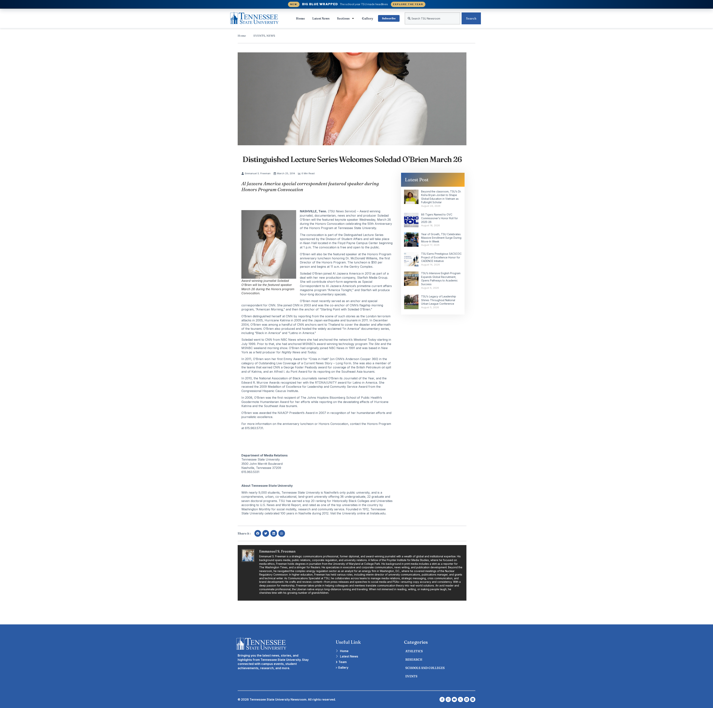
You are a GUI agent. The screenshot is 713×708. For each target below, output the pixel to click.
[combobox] (432, 18)
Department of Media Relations (264, 455)
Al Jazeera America (347, 273)
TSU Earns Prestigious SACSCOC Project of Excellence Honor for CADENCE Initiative (441, 257)
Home (300, 18)
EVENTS (259, 35)
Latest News (321, 18)
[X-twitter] (460, 699)
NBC (284, 339)
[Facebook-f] (442, 699)
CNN (271, 305)
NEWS (270, 35)
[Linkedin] (466, 699)
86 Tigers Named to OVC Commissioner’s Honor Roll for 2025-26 (439, 218)
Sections (343, 18)
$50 (374, 262)
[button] (257, 533)
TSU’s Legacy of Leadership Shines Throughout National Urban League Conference (438, 300)
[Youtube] (454, 699)
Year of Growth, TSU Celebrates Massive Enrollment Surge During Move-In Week (441, 238)
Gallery (367, 18)
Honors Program (321, 228)
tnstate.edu (377, 513)
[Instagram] (448, 699)
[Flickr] (472, 699)
